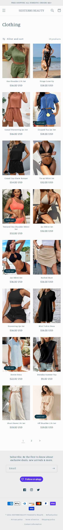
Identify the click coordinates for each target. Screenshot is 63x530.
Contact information (32, 524)
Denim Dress (16, 375)
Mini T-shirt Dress (47, 326)
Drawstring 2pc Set (16, 326)
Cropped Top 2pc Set (47, 130)
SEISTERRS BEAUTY (19, 515)
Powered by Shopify (35, 515)
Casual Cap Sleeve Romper (16, 178)
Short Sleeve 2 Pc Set (16, 423)
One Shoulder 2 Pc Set (16, 81)
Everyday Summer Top (47, 375)
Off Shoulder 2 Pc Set (47, 423)
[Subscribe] (53, 468)
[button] (3, 10)
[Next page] (39, 440)
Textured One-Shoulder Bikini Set (16, 228)
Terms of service (32, 519)
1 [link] (23, 440)
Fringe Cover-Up (47, 81)
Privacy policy (17, 519)
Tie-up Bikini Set (46, 178)
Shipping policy (48, 519)
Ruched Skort (47, 278)
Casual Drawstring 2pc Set (16, 130)
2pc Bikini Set (47, 227)
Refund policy (51, 515)
